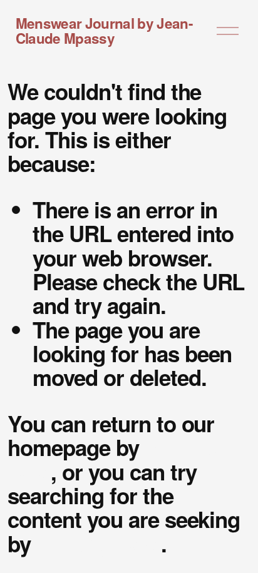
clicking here (98, 543)
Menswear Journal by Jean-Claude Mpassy (104, 31)
